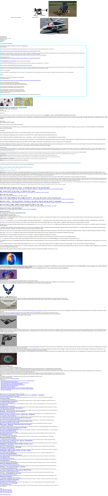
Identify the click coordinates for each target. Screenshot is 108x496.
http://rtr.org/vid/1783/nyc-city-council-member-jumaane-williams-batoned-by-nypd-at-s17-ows (28, 205)
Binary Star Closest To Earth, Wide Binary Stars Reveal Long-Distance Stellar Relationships (17, 388)
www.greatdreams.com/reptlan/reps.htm (7, 409)
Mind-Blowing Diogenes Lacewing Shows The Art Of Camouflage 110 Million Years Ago (17, 387)
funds (71, 172)
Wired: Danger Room (14, 378)
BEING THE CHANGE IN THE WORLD (9, 479)
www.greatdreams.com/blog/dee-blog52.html (8, 441)
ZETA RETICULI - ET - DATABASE (8, 483)
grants (37, 217)
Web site (36, 139)
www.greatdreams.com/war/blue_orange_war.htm (9, 432)
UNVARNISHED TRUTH (6, 434)
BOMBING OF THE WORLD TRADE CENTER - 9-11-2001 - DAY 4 (16, 444)
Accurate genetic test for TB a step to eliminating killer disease (12, 383)
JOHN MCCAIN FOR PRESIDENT (8, 453)
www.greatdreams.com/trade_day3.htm (7, 451)
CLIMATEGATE (4, 404)
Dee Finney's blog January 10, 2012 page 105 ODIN (14, 427)
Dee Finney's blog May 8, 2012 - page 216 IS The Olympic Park (16, 421)
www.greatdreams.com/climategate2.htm (7, 405)
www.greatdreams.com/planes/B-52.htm (7, 458)
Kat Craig (2, 238)
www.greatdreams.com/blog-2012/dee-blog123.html (9, 471)
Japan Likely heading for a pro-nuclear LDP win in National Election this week (15, 382)
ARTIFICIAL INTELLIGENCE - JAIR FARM (10, 447)
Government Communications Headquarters (44, 224)
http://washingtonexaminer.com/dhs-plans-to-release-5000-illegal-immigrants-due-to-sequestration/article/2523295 (20, 80)
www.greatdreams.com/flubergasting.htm (7, 402)
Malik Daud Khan (9, 232)
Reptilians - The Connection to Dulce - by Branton (13, 466)
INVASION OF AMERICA (6, 476)
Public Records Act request (32, 175)
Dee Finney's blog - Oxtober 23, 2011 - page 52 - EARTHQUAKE (17, 440)
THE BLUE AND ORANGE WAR (8, 431)
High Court (6, 218)
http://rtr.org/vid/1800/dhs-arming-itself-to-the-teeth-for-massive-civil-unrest (24, 192)
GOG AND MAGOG (5, 460)
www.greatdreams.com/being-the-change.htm (8, 480)
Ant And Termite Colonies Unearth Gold (8, 386)
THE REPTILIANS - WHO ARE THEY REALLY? (11, 408)
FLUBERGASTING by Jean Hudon (9, 401)
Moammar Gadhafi (34, 243)
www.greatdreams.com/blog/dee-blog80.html (8, 415)
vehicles (47, 115)
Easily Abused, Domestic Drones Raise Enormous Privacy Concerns (16, 167)
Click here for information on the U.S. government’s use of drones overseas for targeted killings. (17, 164)
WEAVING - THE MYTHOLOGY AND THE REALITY (13, 411)
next (6, 172)
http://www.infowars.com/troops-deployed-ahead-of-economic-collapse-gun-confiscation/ (16, 65)
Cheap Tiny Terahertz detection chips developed (9, 381)
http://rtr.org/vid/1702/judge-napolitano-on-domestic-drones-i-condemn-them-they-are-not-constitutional (31, 189)
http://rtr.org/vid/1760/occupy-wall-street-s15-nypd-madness (18, 209)
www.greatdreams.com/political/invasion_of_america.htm (10, 477)
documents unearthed (80, 126)
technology (93, 148)
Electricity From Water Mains (6, 389)
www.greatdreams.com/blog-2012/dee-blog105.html (9, 428)
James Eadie (2, 220)
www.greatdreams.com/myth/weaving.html (7, 412)
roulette (77, 238)
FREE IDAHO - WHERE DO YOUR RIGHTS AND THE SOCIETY (16, 424)
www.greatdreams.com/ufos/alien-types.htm (7, 399)
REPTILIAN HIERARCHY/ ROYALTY (9, 463)
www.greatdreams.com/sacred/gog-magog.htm (8, 461)
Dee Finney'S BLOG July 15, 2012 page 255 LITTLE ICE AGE (16, 417)
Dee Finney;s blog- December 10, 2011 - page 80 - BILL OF (17, 414)
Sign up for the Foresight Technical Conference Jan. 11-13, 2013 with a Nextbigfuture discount (17, 380)
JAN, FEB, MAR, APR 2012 (5, 489)
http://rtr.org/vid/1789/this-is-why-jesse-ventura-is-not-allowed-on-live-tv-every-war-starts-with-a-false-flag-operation (37, 199)
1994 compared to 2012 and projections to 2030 (9, 385)
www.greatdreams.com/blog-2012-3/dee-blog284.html (9, 396)
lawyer (6, 220)
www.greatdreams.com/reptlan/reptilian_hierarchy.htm (9, 464)
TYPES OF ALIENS (5, 398)
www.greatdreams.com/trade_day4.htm (7, 445)
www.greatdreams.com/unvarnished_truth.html (8, 435)
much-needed (40, 184)
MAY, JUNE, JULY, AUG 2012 (6, 490)
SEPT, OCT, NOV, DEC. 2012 (6, 492)
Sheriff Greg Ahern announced (56, 172)
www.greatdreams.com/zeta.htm (5, 484)
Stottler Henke (36, 346)
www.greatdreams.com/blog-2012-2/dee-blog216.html (9, 422)
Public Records (47, 181)
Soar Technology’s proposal (14, 312)
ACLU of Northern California (11, 170)
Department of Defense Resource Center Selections (32, 310)
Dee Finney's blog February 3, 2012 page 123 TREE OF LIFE (16, 470)
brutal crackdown (34, 172)
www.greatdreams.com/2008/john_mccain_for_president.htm (11, 454)
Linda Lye (2, 168)
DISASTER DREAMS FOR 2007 (8, 437)
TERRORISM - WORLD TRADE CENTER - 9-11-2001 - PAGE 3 (15, 450)
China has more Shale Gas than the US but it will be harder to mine (13, 384)
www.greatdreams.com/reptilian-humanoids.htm (8, 467)
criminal (73, 153)
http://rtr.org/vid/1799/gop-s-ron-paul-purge (13, 195)
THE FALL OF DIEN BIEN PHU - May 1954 (10, 473)
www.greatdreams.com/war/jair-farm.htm (7, 448)
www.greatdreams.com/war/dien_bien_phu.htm (8, 474)
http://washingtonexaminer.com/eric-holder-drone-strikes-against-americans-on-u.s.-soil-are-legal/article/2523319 (20, 51)
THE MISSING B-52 (5, 457)
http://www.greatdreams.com (5, 494)
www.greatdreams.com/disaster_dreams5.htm (8, 438)
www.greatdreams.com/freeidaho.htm (6, 425)
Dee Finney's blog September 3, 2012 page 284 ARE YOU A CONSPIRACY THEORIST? (22, 395)
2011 (1, 488)
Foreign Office (15, 220)
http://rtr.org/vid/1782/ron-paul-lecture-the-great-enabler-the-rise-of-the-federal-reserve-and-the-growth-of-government (37, 202)
